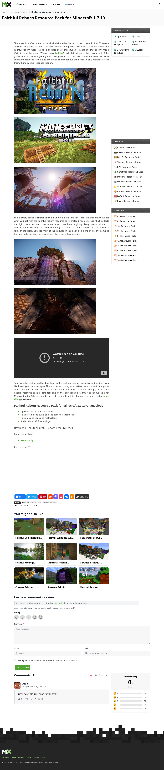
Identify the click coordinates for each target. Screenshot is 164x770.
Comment (19, 624)
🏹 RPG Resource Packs (125, 167)
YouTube (21, 758)
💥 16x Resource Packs (125, 226)
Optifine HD (122, 36)
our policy (59, 603)
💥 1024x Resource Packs (126, 255)
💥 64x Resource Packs (125, 236)
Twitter (13, 758)
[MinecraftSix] (6, 4)
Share (21, 497)
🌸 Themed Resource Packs (127, 162)
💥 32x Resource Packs (125, 231)
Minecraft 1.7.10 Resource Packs (26, 506)
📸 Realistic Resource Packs (127, 152)
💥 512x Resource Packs (125, 250)
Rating (17, 612)
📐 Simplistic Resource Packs (128, 186)
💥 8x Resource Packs (124, 221)
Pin (44, 497)
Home (4, 12)
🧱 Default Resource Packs (127, 196)
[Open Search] (159, 4)
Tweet (33, 497)
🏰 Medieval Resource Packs (128, 176)
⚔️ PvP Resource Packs (125, 147)
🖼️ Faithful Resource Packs (127, 157)
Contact (29, 758)
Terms (43, 758)
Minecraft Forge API (120, 43)
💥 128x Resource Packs (125, 240)
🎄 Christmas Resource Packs (128, 171)
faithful (59, 53)
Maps (68, 4)
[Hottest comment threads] (91, 675)
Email (87, 648)
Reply (29, 699)
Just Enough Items (139, 43)
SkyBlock (139, 49)
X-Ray (137, 36)
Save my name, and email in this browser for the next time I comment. (47, 660)
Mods (20, 4)
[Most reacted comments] (86, 675)
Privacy (36, 758)
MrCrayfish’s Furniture (121, 51)
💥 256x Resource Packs (125, 245)
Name (17, 648)
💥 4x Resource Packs (124, 216)
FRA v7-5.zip (27, 440)
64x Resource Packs (50, 503)
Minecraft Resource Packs (31, 503)
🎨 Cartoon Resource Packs (127, 191)
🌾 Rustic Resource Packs (126, 201)
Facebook (5, 758)
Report (40, 699)
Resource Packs (37, 4)
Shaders (55, 4)
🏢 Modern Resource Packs (127, 181)
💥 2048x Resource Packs (126, 260)
